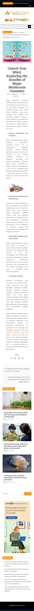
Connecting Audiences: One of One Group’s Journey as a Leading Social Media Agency (19, 379)
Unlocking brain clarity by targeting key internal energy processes (15, 478)
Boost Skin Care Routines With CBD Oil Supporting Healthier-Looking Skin (16, 415)
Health (11, 94)
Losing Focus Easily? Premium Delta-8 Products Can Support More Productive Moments (16, 564)
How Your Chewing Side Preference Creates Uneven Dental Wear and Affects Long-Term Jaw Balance (17, 582)
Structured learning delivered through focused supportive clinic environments (15, 446)
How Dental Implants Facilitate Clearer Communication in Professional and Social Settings (17, 589)
